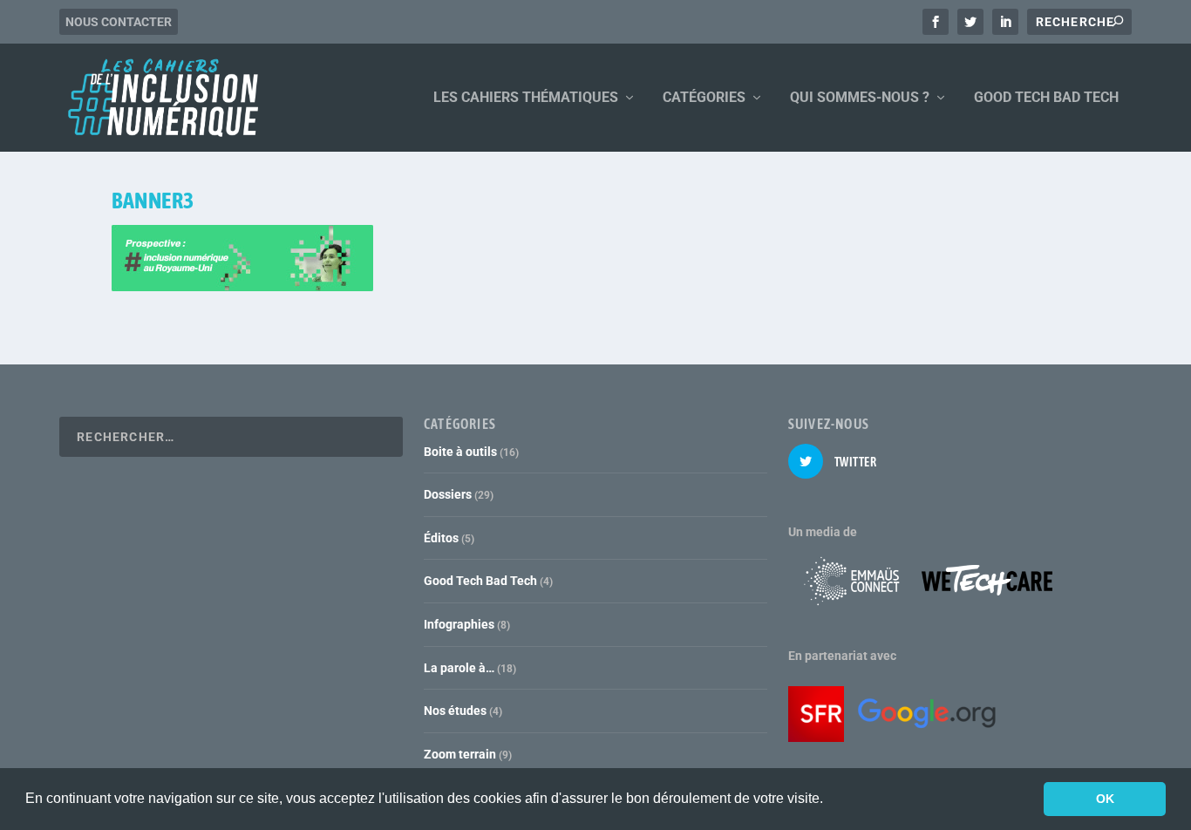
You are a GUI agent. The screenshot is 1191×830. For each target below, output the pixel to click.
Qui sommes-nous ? (859, 98)
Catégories (704, 98)
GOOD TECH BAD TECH (1046, 98)
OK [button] (1105, 799)
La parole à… (459, 668)
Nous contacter (118, 22)
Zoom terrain (460, 754)
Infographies (459, 624)
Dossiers (448, 494)
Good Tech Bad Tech (480, 581)
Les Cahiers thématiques (525, 98)
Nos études (455, 711)
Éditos (441, 538)
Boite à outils (460, 452)
